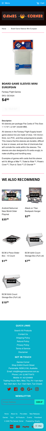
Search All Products (23, 330)
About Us (14, 414)
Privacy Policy (23, 345)
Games (5, 417)
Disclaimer (23, 352)
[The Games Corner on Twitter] (9, 389)
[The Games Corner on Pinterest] (22, 389)
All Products (20, 417)
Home (4, 28)
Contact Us (23, 334)
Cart (42, 3)
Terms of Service (23, 348)
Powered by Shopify (33, 421)
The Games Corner (16, 421)
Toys (12, 417)
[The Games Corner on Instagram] (37, 389)
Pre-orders (23, 414)
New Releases (35, 414)
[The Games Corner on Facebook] (16, 389)
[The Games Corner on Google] (29, 389)
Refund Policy (23, 341)
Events (29, 417)
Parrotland (38, 417)
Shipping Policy (23, 337)
